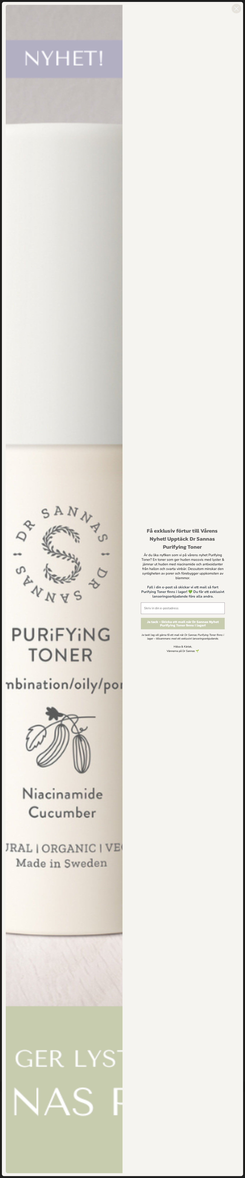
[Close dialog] (236, 8)
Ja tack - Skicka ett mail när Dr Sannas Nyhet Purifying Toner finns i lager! (183, 623)
